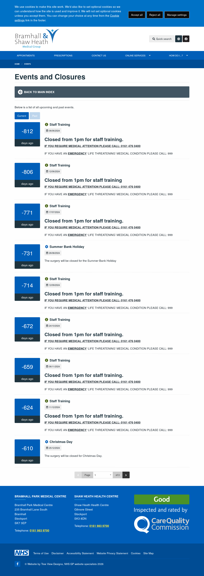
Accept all (137, 15)
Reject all (154, 15)
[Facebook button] (186, 38)
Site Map (148, 553)
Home (17, 64)
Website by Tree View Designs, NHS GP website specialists (62, 564)
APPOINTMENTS (26, 55)
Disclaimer (58, 553)
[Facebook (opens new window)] (17, 564)
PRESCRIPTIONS (63, 55)
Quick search (163, 39)
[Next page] (126, 475)
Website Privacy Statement (112, 553)
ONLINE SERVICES (135, 55)
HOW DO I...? (176, 55)
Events (27, 64)
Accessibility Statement (80, 553)
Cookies (136, 553)
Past (34, 116)
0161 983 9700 (39, 530)
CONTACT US (99, 55)
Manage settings (177, 15)
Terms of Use (41, 553)
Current (21, 116)
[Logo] (37, 39)
